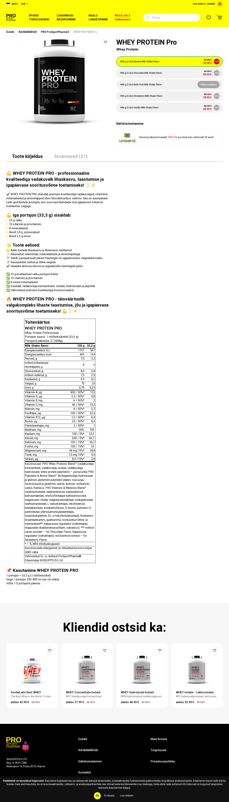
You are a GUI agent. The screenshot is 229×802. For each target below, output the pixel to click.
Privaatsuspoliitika (163, 761)
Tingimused (158, 750)
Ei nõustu (109, 795)
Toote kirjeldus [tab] (27, 156)
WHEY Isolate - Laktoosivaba (195, 692)
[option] (59, 82)
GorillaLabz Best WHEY (26, 692)
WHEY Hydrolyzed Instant (137, 692)
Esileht (10, 32)
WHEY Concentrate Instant (83, 692)
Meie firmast (159, 739)
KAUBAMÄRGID (28, 32)
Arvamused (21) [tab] (70, 156)
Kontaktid (84, 772)
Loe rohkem (126, 795)
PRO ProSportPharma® (55, 32)
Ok (97, 795)
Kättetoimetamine (90, 761)
